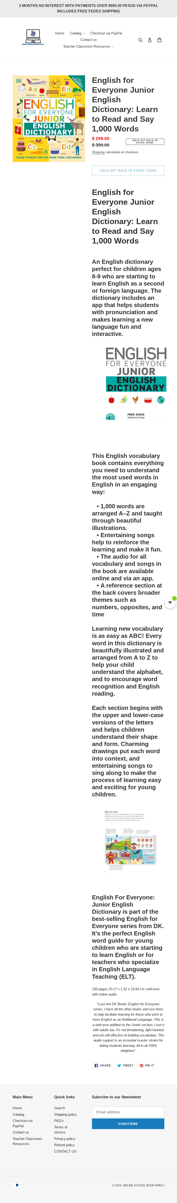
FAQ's (59, 1121)
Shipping (98, 152)
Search (59, 1108)
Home (17, 1108)
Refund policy (64, 1145)
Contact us (21, 1132)
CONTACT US (65, 1151)
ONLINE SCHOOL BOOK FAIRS (143, 1185)
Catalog (18, 1114)
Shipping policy (65, 1114)
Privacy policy (64, 1139)
